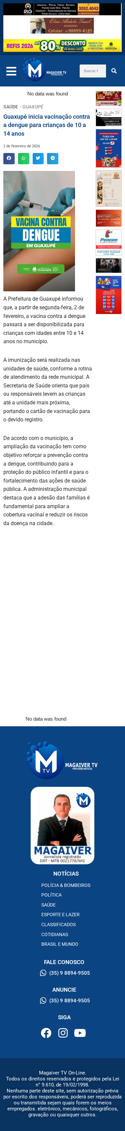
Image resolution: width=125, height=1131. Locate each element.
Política (51, 895)
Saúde (48, 905)
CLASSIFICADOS (58, 924)
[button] (9, 158)
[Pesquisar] (114, 71)
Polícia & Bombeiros (65, 885)
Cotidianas (54, 934)
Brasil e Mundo (59, 944)
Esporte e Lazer (60, 914)
